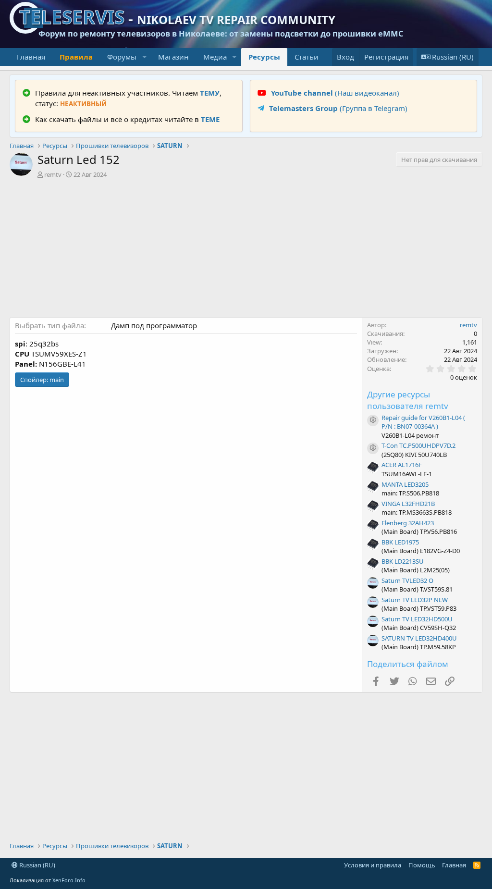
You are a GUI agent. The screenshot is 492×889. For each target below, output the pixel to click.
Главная (31, 57)
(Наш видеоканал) (335, 93)
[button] (144, 57)
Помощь (421, 865)
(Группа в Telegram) (338, 108)
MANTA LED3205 (405, 484)
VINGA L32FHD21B (408, 503)
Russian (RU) (36, 865)
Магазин (173, 57)
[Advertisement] (246, 250)
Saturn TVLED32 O (407, 580)
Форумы (121, 57)
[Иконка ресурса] (373, 420)
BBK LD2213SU (402, 561)
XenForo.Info (69, 880)
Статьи (307, 57)
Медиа (215, 57)
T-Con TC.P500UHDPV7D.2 (418, 445)
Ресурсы (264, 57)
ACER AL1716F (401, 464)
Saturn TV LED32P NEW (414, 599)
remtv (53, 174)
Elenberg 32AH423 (407, 523)
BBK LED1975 (400, 542)
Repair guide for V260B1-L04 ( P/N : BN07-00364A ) (423, 422)
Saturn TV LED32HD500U (417, 619)
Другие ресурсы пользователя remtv (407, 400)
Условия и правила (372, 865)
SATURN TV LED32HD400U (419, 638)
